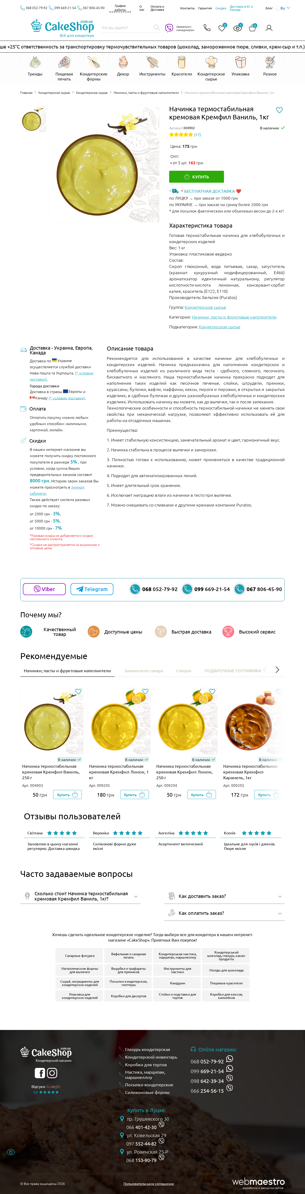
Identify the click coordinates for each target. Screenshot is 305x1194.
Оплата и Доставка (157, 8)
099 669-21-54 (65, 7)
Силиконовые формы (147, 1092)
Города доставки (44, 385)
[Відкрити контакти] (207, 28)
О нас (141, 8)
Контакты (187, 8)
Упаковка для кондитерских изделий (80, 996)
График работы (120, 8)
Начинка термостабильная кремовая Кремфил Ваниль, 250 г (51, 771)
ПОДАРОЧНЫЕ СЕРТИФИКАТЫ (235, 670)
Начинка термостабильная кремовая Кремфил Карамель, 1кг (250, 771)
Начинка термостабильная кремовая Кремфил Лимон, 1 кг (119, 771)
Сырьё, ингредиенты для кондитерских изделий (79, 983)
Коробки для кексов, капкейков (226, 996)
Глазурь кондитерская (147, 1049)
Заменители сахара (143, 670)
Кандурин (177, 983)
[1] (235, 28)
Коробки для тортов (146, 1064)
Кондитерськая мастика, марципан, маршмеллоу (178, 955)
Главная (26, 92)
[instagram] (52, 1073)
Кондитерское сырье (54, 92)
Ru (282, 8)
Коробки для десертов (128, 996)
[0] (220, 28)
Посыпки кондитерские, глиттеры (128, 983)
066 (207, 1090)
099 (207, 1071)
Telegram (96, 589)
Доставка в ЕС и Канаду (241, 8)
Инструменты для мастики (177, 970)
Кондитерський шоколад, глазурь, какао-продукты (226, 955)
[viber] (229, 1078)
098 (207, 1080)
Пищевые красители (226, 983)
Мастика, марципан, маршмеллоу (145, 1074)
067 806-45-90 (94, 7)
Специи (183, 670)
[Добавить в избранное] (78, 692)
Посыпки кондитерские (149, 1084)
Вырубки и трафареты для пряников (128, 970)
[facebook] (40, 1073)
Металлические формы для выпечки (79, 970)
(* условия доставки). (67, 397)
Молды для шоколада (226, 970)
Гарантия (205, 8)
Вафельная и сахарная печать (128, 955)
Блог (269, 8)
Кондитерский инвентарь (151, 1056)
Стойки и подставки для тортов (177, 996)
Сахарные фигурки (80, 955)
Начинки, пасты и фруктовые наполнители (146, 92)
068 (207, 1061)
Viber (48, 589)
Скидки (220, 8)
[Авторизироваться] (269, 28)
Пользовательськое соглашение (148, 1183)
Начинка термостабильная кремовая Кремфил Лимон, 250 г (184, 771)
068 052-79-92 (36, 7)
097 (141, 1143)
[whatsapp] (229, 1058)
